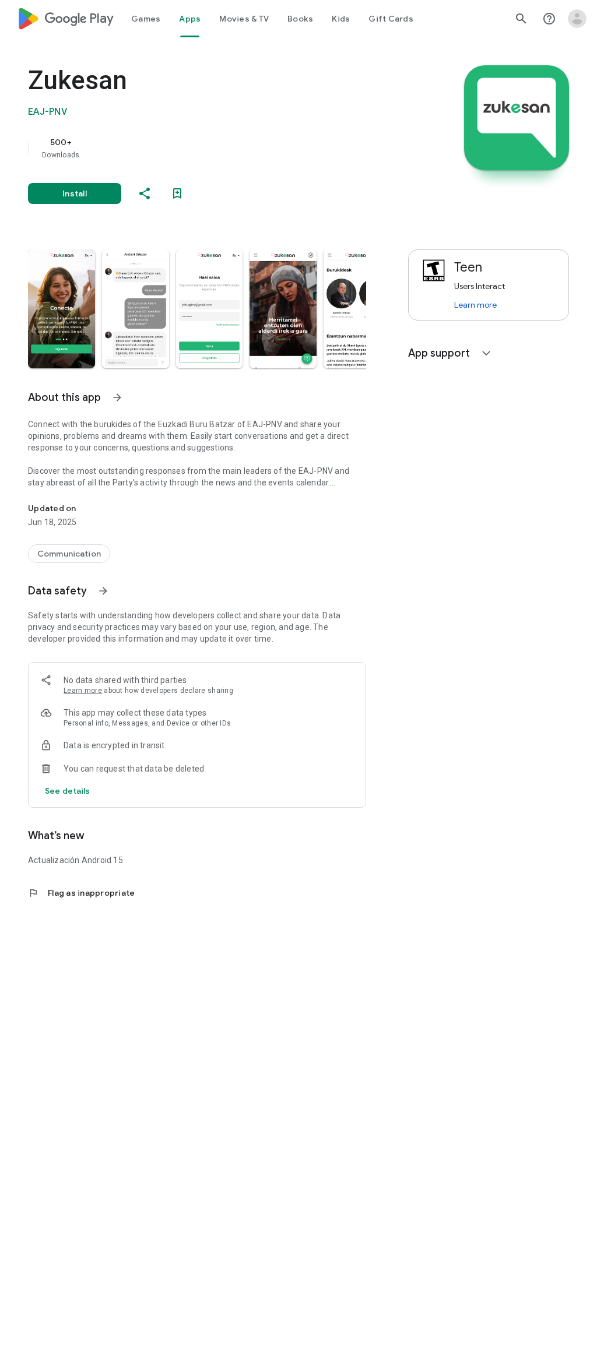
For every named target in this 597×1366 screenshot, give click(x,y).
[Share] (145, 193)
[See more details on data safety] (67, 791)
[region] (213, 148)
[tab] (146, 18)
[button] (61, 308)
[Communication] (69, 553)
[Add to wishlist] (177, 193)
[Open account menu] (577, 19)
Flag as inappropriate (81, 893)
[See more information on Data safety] (103, 591)
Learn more (83, 690)
